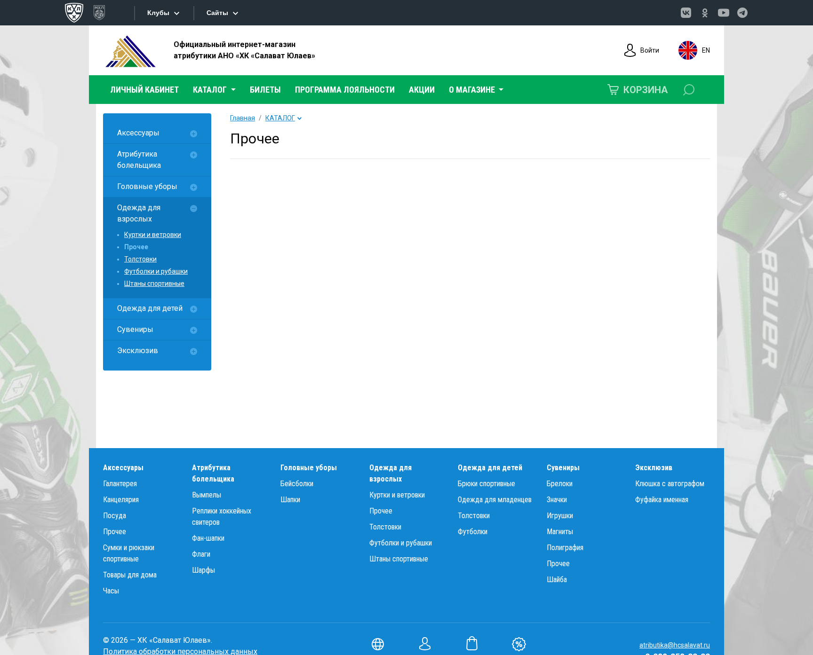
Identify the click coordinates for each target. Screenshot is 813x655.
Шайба (557, 579)
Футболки (472, 531)
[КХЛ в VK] (686, 12)
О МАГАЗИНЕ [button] (473, 90)
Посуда (114, 515)
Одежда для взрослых (138, 213)
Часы (111, 590)
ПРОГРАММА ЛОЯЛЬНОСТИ (345, 90)
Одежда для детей (150, 308)
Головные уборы (147, 186)
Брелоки (560, 483)
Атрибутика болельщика (139, 160)
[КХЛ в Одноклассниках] (704, 12)
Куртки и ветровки (152, 234)
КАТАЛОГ (280, 118)
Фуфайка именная (661, 499)
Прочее (136, 247)
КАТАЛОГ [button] (211, 90)
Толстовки (140, 259)
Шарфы (203, 570)
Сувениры (135, 329)
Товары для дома (130, 574)
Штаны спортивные (154, 283)
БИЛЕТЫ (265, 90)
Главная (242, 118)
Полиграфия (565, 547)
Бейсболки (296, 483)
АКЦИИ (422, 90)
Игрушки (560, 515)
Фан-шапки (208, 538)
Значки (557, 499)
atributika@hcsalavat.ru (674, 645)
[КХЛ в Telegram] (742, 12)
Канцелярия (121, 499)
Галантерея (120, 483)
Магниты (560, 531)
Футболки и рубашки (156, 271)
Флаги (201, 554)
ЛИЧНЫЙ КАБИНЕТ (144, 90)
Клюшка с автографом (669, 483)
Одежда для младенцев (495, 499)
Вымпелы (206, 494)
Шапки (290, 499)
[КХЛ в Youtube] (723, 12)
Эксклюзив (137, 350)
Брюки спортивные (486, 483)
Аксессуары (138, 132)
